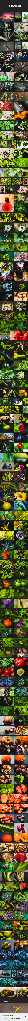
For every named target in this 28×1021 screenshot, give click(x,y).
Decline (18, 1018)
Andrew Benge (14, 6)
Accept (13, 1018)
